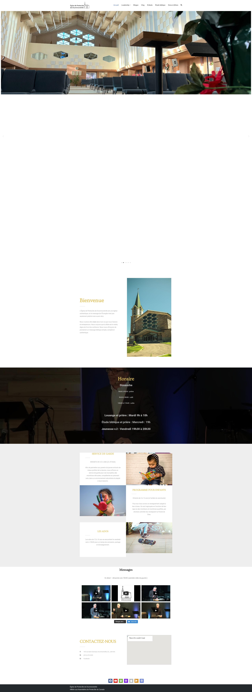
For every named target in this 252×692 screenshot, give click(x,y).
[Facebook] (110, 681)
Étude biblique (160, 5)
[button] (3, 136)
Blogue (135, 5)
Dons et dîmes (173, 5)
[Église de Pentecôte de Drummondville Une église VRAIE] (80, 5)
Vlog (142, 5)
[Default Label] (116, 681)
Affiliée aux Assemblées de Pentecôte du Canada (87, 689)
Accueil (116, 5)
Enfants (149, 5)
